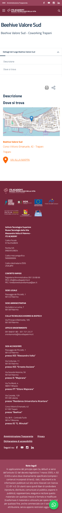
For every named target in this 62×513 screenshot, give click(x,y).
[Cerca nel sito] (59, 10)
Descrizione (8, 61)
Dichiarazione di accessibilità (18, 441)
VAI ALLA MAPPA (20, 159)
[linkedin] (59, 3)
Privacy (41, 436)
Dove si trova (9, 69)
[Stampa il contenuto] (46, 87)
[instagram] (54, 3)
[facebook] (44, 3)
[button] (31, 52)
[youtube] (49, 3)
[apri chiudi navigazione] (4, 10)
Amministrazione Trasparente (18, 436)
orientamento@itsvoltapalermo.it (19, 334)
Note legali (31, 465)
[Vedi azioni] (53, 87)
